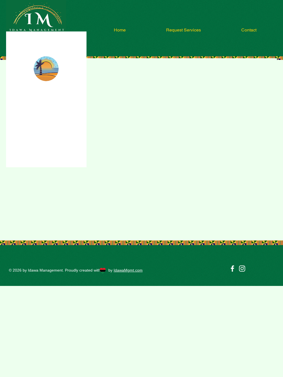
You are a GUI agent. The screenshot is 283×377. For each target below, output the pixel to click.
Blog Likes (28, 159)
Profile (25, 137)
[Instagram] (242, 268)
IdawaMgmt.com (128, 270)
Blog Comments (32, 148)
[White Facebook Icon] (232, 268)
